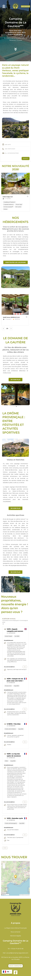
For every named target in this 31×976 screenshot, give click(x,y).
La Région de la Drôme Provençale (15, 928)
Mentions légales (15, 936)
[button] (5, 6)
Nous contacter (15, 932)
